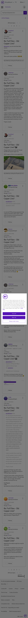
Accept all (14, 313)
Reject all (14, 317)
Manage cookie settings (14, 321)
